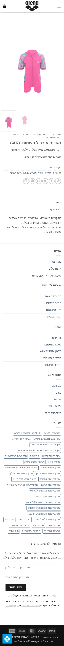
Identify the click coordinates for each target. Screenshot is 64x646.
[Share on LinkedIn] (26, 181)
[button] (59, 6)
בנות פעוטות (39, 134)
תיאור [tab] (58, 202)
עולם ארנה (55, 261)
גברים (57, 399)
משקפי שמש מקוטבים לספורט (45, 490)
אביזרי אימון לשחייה (21, 438)
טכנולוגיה (34, 456)
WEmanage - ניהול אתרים (24, 641)
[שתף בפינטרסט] (32, 181)
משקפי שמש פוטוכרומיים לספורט (44, 508)
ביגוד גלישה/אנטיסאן (33, 173)
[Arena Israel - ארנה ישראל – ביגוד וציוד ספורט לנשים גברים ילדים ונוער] (32, 6)
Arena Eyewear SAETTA (47, 438)
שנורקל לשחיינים (52, 531)
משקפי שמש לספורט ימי (24, 479)
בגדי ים (25, 134)
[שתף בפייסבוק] (52, 181)
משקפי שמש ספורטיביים (48, 496)
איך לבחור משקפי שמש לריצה (45, 444)
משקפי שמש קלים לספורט (47, 519)
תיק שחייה (14, 531)
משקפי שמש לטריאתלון (21, 473)
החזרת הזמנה (53, 296)
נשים (58, 392)
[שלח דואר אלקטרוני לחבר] (39, 181)
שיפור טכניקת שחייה (19, 525)
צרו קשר (56, 337)
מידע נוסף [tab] (55, 209)
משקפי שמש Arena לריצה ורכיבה (21, 467)
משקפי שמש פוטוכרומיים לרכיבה (44, 513)
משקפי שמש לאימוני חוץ (48, 473)
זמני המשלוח (53, 310)
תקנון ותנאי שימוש (50, 351)
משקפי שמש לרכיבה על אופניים (22, 485)
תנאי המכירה (53, 316)
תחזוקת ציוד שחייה (31, 531)
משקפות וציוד (53, 413)
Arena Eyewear (52, 433)
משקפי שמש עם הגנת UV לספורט (43, 502)
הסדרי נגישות (53, 364)
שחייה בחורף (53, 525)
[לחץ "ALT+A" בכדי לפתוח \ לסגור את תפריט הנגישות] (7, 639)
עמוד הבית (55, 134)
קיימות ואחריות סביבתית (46, 275)
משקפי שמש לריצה (50, 485)
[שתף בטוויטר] (45, 181)
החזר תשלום (53, 303)
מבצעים (56, 385)
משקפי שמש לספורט (49, 479)
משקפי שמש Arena (50, 467)
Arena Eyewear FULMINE (27, 433)
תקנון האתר (12, 605)
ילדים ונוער (55, 406)
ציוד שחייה (9, 519)
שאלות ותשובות (52, 344)
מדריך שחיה (54, 462)
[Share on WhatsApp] (58, 181)
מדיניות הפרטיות (31, 605)
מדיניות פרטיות (52, 358)
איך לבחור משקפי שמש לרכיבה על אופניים (39, 450)
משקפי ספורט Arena (34, 462)
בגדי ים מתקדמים (51, 456)
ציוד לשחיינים (24, 519)
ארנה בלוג (55, 268)
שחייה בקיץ (38, 525)
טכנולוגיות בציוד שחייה (16, 456)
